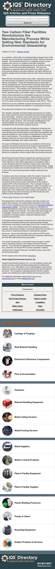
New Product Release (17, 299)
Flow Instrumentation (25, 374)
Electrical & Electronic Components (32, 359)
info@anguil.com (28, 279)
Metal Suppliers (22, 446)
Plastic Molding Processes (28, 503)
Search (27, 23)
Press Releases (17, 295)
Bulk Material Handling (26, 347)
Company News (40, 295)
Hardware (19, 390)
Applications (18, 310)
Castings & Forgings (25, 333)
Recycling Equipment (25, 530)
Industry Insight (23, 52)
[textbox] (27, 18)
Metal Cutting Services (26, 417)
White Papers (17, 306)
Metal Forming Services (26, 430)
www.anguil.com (8, 279)
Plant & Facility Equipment (28, 473)
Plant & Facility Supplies (26, 487)
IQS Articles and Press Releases (26, 13)
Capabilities (40, 302)
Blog (17, 302)
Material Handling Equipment (29, 402)
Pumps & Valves (22, 516)
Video (40, 306)
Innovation (40, 310)
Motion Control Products (27, 460)
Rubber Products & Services (29, 542)
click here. (32, 256)
